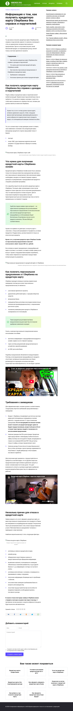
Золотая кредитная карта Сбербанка (58, 671)
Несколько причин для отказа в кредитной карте (24, 77)
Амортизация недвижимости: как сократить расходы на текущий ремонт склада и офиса (56, 16)
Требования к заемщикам (17, 75)
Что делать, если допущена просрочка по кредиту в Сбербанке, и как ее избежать (56, 69)
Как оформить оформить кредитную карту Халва (36, 683)
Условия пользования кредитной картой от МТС (36, 671)
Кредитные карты (15, 9)
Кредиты (51, 3)
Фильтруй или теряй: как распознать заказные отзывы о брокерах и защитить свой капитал (56, 22)
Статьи (44, 3)
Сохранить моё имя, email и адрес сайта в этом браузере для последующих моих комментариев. (22, 650)
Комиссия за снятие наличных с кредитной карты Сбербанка (58, 683)
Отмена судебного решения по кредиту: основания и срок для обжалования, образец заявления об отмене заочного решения (56, 52)
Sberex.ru (16, 2)
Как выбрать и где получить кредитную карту (14, 694)
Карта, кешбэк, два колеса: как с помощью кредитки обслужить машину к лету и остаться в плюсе (56, 29)
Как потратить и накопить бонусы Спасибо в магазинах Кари (55, 76)
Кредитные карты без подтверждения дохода (14, 683)
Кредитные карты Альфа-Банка (14, 671)
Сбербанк (37, 3)
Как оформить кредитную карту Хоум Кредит (36, 694)
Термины (59, 3)
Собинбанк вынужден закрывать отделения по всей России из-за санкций (55, 84)
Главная (7, 9)
